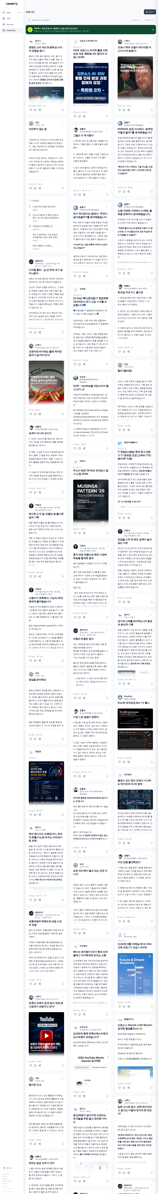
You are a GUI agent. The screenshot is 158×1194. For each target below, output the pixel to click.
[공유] (40, 110)
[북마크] (63, 110)
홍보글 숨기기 (136, 20)
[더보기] (62, 41)
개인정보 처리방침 (7, 1181)
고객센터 (4, 1176)
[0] (31, 188)
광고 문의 (4, 1183)
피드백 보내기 (6, 1174)
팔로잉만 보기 (149, 20)
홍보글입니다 (33, 757)
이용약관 (4, 1179)
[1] (31, 110)
